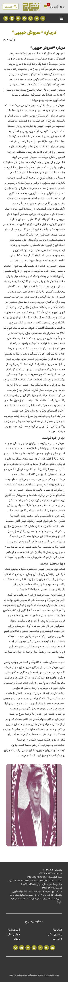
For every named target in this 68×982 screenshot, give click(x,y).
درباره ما (57, 939)
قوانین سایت (13, 934)
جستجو (9, 7)
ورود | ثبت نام (57, 7)
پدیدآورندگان (55, 934)
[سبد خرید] (46, 7)
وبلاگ (16, 939)
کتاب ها (57, 930)
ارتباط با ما (14, 930)
